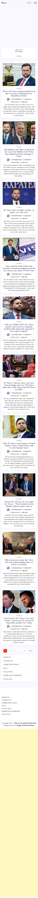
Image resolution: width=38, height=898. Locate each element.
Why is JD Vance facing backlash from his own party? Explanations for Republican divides (19, 93)
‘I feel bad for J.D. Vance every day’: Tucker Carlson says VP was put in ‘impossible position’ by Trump (19, 620)
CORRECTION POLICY (11, 664)
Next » (31, 651)
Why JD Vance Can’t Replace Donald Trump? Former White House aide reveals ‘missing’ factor (19, 445)
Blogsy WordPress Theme (25, 725)
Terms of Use (7, 679)
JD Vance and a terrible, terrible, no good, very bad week (19, 211)
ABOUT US (7, 657)
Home (5, 668)
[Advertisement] (19, 25)
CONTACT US (8, 661)
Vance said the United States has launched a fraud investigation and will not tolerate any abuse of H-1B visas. (19, 268)
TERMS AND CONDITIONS (12, 675)
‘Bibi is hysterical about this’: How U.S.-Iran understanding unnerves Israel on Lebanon (19, 562)
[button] (29, 2)
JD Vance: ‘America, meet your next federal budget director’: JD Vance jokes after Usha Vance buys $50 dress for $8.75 (19, 386)
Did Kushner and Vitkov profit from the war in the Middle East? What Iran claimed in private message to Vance (19, 152)
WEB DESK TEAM (16, 99)
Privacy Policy (8, 672)
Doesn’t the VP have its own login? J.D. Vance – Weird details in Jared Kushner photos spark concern (19, 504)
